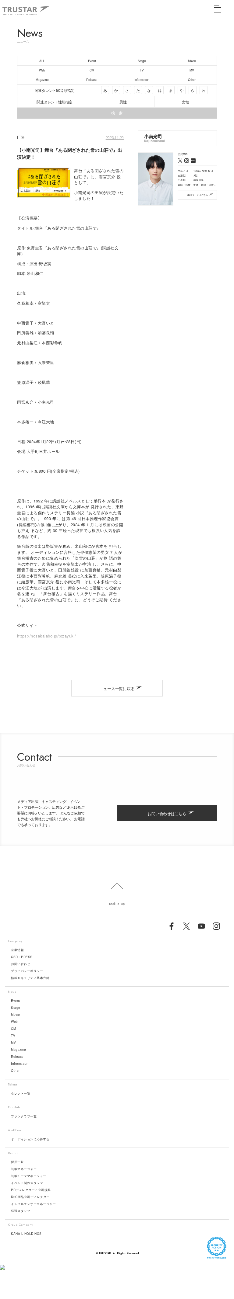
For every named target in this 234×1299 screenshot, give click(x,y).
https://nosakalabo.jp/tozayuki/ (46, 636)
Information (20, 1063)
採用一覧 (17, 1162)
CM (13, 1028)
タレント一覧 (20, 1093)
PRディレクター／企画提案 (31, 1190)
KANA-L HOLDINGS (26, 1233)
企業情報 (17, 950)
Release (17, 1056)
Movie (15, 1014)
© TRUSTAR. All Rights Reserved (117, 1253)
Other (15, 1070)
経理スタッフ (20, 1211)
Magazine (18, 1049)
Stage (15, 1008)
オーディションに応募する (30, 1139)
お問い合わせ (20, 964)
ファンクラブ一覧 (24, 1116)
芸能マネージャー (24, 1169)
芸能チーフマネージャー (28, 1176)
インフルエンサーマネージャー (33, 1204)
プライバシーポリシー (27, 971)
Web (14, 1021)
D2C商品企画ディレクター (30, 1197)
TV (13, 1035)
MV (13, 1042)
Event (15, 1001)
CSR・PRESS (22, 957)
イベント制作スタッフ (27, 1183)
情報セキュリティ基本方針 (30, 978)
